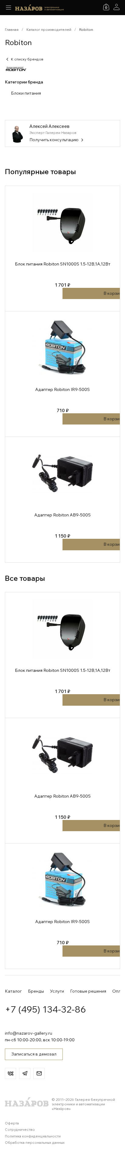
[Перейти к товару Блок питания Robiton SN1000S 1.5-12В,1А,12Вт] (62, 248)
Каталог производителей (48, 29)
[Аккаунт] (116, 7)
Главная (12, 29)
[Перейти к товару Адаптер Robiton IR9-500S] (62, 374)
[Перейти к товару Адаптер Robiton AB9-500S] (62, 499)
